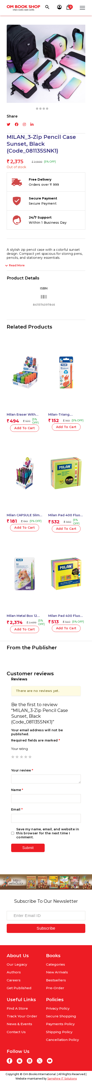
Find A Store (17, 1008)
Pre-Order (55, 988)
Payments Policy (60, 1024)
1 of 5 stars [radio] (12, 756)
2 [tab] (40, 109)
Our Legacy (17, 964)
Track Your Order (22, 1016)
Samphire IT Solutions (62, 1078)
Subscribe (46, 928)
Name (17, 790)
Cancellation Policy (62, 1040)
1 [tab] (37, 109)
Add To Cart (24, 428)
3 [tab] (44, 109)
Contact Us (16, 1032)
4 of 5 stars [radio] (25, 756)
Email (17, 809)
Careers (14, 980)
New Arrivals (57, 972)
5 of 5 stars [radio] (29, 756)
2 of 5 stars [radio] (17, 756)
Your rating (19, 749)
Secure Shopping (61, 1016)
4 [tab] (47, 109)
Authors (14, 972)
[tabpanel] (46, 64)
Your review (22, 770)
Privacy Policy (57, 1008)
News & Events (19, 1024)
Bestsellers (56, 980)
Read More (17, 265)
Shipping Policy (59, 1032)
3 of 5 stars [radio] (21, 756)
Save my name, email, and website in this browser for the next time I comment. (47, 833)
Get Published (19, 988)
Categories (55, 964)
